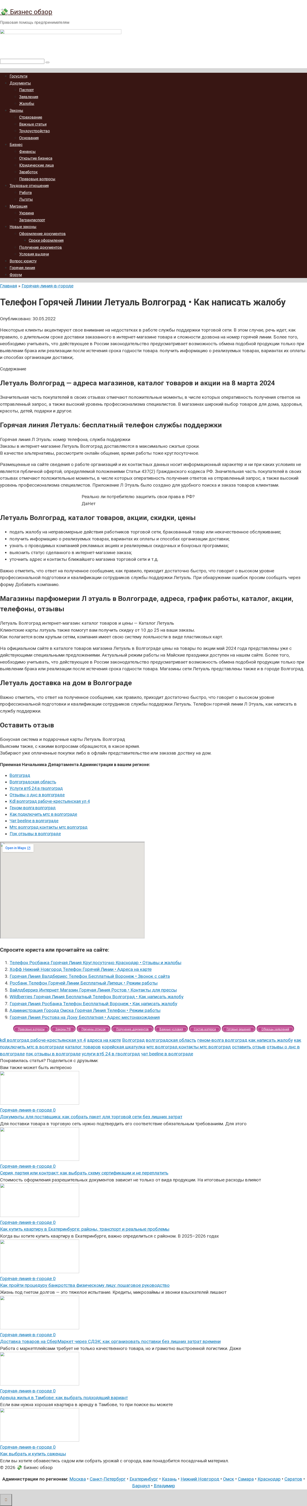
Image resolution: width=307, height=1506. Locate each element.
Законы (16, 110)
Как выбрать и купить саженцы (33, 1454)
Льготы (26, 199)
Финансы (27, 151)
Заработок (28, 172)
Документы (20, 83)
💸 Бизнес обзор (26, 12)
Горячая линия (22, 268)
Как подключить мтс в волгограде (43, 814)
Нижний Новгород (200, 1479)
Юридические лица (36, 165)
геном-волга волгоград (222, 1040)
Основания (29, 138)
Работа (25, 192)
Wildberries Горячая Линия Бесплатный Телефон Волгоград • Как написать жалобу (96, 996)
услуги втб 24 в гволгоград (111, 1054)
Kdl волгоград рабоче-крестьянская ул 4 (50, 801)
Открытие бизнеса (35, 158)
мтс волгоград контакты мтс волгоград (189, 1047)
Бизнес (16, 144)
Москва (77, 1479)
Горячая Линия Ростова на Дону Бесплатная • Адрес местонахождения (85, 1017)
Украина (26, 213)
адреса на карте (104, 1040)
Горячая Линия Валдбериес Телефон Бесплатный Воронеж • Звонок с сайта (90, 976)
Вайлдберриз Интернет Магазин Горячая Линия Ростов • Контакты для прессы (93, 990)
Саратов (293, 1479)
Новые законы (23, 226)
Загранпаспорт (32, 220)
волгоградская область (171, 1040)
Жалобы (26, 103)
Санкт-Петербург (108, 1479)
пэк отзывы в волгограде (53, 1054)
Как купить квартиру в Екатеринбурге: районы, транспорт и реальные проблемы (84, 1229)
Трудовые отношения (29, 185)
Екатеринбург (144, 1479)
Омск (228, 1479)
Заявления (28, 97)
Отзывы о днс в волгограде (37, 794)
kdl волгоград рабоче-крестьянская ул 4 (43, 1040)
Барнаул (141, 1485)
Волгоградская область (33, 781)
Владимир (164, 1485)
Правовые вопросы (37, 179)
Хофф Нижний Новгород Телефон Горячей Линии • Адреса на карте (81, 969)
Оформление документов (42, 233)
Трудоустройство (34, 131)
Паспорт (26, 90)
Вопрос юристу (23, 261)
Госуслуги (18, 76)
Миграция (18, 206)
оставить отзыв (249, 1047)
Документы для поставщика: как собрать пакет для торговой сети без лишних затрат (91, 1116)
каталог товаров (83, 1047)
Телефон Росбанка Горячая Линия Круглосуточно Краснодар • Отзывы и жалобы (95, 962)
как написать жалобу (270, 1040)
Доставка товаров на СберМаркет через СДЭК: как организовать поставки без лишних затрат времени (110, 1341)
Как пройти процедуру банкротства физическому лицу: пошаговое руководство (85, 1285)
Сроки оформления (46, 240)
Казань (169, 1479)
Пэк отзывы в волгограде (35, 833)
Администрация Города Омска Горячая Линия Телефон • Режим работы (85, 1010)
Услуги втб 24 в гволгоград (36, 788)
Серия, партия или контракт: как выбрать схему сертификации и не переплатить (84, 1173)
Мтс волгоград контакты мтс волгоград (49, 827)
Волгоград (20, 775)
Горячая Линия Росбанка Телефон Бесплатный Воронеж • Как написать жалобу (93, 1003)
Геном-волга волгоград (33, 807)
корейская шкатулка (123, 1047)
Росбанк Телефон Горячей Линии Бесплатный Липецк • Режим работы (84, 983)
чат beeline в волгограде (167, 1054)
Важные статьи (33, 124)
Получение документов (40, 247)
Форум (16, 274)
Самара (246, 1479)
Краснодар (269, 1479)
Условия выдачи (34, 254)
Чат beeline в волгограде (34, 820)
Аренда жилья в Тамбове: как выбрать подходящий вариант (64, 1397)
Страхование (30, 117)
